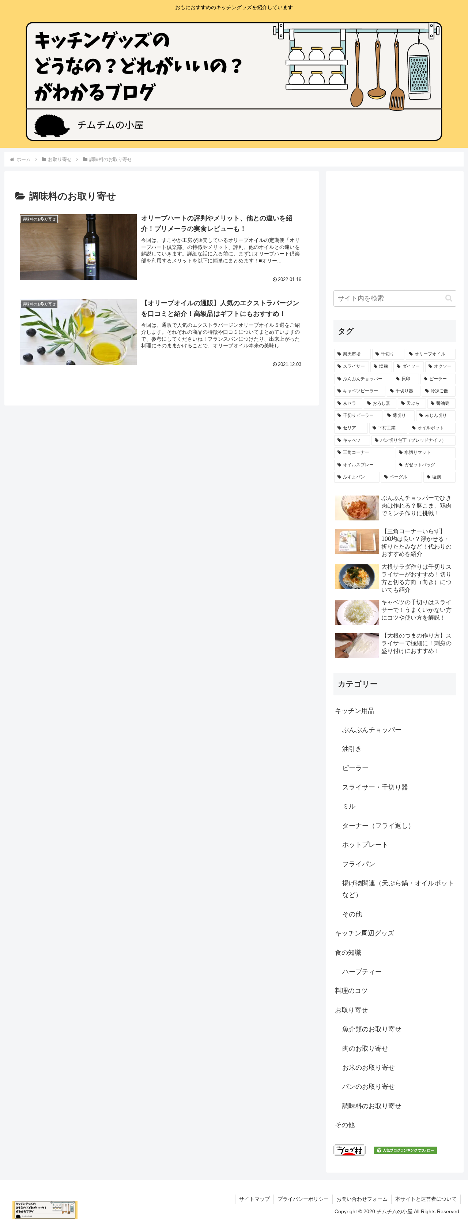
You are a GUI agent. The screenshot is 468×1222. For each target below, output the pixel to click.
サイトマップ (254, 1199)
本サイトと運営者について (426, 1199)
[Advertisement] (394, 229)
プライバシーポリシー (303, 1199)
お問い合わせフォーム (362, 1199)
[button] (448, 298)
